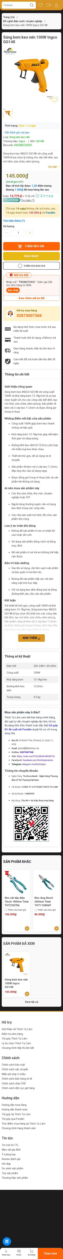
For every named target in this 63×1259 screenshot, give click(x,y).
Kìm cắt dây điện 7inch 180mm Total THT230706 (17, 901)
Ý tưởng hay (9, 1154)
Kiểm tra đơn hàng (12, 1034)
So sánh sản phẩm (12, 1168)
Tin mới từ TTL (10, 1145)
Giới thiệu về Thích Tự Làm (17, 1029)
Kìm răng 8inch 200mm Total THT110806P (43, 901)
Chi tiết (52, 166)
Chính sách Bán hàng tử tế (17, 1078)
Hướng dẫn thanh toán (14, 1109)
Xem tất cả (31, 1002)
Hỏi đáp (6, 1163)
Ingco (22, 141)
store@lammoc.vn (28, 748)
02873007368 (29, 315)
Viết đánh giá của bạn (17, 132)
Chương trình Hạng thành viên (19, 1128)
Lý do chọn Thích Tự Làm (16, 1043)
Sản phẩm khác (17, 862)
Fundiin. (51, 212)
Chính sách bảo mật (13, 1064)
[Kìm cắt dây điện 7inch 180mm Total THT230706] (17, 883)
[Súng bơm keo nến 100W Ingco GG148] (17, 965)
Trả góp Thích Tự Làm (14, 1038)
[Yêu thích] (40, 5)
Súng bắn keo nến (19, 137)
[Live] (48, 5)
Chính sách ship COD (14, 1083)
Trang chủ (9, 17)
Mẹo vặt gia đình (11, 1149)
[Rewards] (7, 1241)
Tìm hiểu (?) (28, 200)
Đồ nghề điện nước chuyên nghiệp (22, 21)
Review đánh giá (11, 1159)
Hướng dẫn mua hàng (14, 1104)
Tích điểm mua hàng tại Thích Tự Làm (23, 1123)
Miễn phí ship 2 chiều (14, 1074)
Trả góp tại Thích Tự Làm (16, 1114)
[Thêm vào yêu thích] (54, 100)
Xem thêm (30, 638)
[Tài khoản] (56, 5)
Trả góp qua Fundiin (13, 1118)
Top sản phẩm (10, 1173)
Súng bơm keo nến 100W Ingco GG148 (16, 983)
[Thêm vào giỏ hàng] (27, 928)
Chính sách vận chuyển (15, 1069)
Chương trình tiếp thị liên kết (18, 1048)
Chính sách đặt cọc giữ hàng (18, 1088)
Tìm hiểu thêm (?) (14, 220)
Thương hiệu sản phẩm (15, 1177)
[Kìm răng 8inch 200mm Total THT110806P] (46, 883)
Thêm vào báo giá (34, 266)
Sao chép (13, 290)
